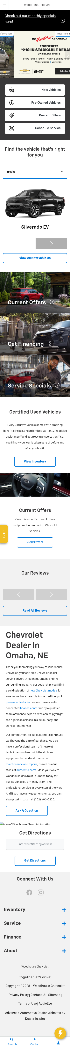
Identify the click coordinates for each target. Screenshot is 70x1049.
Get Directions (35, 860)
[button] (2, 55)
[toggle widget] (60, 1033)
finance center (29, 708)
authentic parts (26, 770)
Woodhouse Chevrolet (49, 986)
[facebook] (29, 892)
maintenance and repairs (21, 764)
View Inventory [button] (35, 461)
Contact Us (38, 995)
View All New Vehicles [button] (35, 258)
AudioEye (45, 1003)
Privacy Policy (19, 995)
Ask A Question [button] (27, 810)
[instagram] (40, 892)
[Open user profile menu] (58, 1043)
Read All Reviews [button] (35, 610)
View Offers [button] (35, 542)
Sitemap (54, 995)
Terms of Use (27, 1003)
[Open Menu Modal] (4, 5)
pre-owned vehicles (18, 702)
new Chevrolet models (43, 690)
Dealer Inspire (35, 1019)
